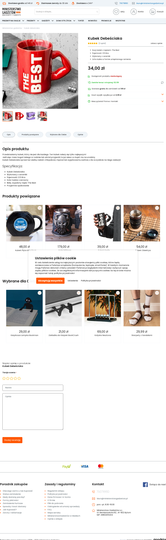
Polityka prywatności (91, 280)
